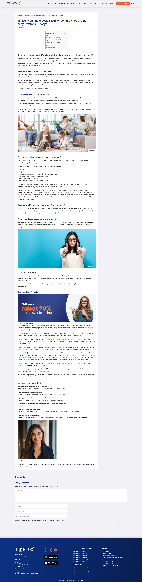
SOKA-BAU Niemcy (106, 553)
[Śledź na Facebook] (50, 550)
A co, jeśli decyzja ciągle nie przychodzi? (55, 42)
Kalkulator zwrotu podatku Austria (81, 571)
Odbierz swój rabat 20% (26, 323)
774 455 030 (20, 568)
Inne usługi (69, 3)
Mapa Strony (79, 580)
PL (131, 3)
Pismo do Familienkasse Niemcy (109, 555)
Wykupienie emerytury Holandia (109, 565)
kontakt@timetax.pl (24, 567)
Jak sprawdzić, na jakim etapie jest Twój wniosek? (56, 40)
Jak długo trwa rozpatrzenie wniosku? (54, 35)
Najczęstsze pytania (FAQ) (52, 47)
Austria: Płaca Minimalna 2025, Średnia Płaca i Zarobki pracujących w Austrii (113, 71)
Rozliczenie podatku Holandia (80, 553)
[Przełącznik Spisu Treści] (64, 33)
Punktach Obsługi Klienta (57, 347)
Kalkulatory (60, 3)
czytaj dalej (114, 40)
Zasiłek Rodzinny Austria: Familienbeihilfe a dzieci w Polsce (113, 227)
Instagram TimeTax (23, 330)
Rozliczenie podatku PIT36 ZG (81, 561)
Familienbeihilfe (72, 192)
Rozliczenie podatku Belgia (80, 557)
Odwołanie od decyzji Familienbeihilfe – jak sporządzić (111, 111)
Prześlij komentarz (121, 524)
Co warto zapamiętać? (51, 44)
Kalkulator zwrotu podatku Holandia (82, 569)
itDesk (73, 580)
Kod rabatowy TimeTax (51, 45)
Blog (91, 3)
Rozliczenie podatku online (80, 575)
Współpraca (105, 3)
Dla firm (78, 3)
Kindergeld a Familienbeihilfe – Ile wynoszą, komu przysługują (114, 149)
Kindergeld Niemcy (106, 551)
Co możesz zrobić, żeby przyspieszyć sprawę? (56, 39)
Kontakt (112, 3)
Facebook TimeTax (89, 327)
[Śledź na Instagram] (46, 550)
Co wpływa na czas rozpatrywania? (53, 37)
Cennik (85, 3)
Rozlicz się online (123, 3)
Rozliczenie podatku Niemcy (80, 551)
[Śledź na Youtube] (55, 550)
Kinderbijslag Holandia (107, 561)
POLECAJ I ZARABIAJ (52, 339)
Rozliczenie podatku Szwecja (80, 559)
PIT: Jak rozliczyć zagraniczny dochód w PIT (113, 32)
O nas (97, 3)
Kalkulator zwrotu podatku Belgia (81, 573)
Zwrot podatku (50, 3)
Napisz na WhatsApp (25, 467)
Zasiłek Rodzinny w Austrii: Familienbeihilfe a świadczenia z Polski (114, 188)
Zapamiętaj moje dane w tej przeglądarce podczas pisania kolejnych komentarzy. (40, 520)
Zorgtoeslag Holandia (107, 563)
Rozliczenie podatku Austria (80, 555)
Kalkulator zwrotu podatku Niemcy (81, 567)
